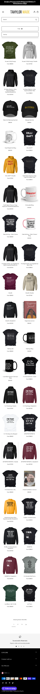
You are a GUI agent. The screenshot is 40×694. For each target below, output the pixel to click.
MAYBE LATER (20, 362)
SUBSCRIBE (20, 354)
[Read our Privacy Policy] (34, 372)
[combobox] (8, 346)
